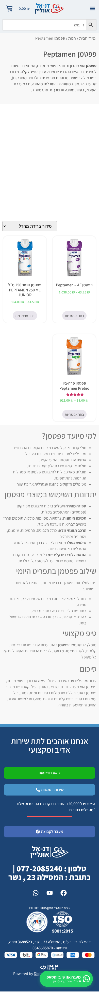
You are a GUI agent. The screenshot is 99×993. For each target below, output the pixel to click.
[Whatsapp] (35, 893)
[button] (92, 8)
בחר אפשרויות (74, 315)
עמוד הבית (87, 38)
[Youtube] (49, 893)
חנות (72, 38)
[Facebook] (63, 893)
